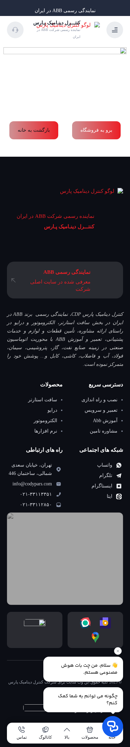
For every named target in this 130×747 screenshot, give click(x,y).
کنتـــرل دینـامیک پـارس (69, 226)
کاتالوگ (45, 737)
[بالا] (66, 729)
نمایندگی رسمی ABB (66, 272)
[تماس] (21, 729)
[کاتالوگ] (45, 729)
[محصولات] (89, 729)
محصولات (89, 737)
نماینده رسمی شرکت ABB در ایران (55, 216)
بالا (66, 737)
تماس (22, 737)
